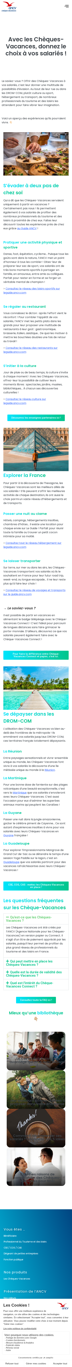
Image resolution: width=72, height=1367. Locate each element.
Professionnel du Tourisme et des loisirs (25, 1241)
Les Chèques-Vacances (17, 1278)
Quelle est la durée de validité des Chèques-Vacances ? (34, 973)
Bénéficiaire (10, 1235)
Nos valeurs (10, 1298)
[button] (36, 919)
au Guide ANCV (27, 228)
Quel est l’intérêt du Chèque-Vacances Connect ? (29, 984)
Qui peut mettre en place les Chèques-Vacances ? (29, 963)
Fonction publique (13, 1259)
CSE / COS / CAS (13, 1247)
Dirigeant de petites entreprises (21, 1253)
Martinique (20, 793)
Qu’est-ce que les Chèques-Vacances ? (29, 919)
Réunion (50, 770)
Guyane (8, 835)
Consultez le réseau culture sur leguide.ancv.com (24, 401)
